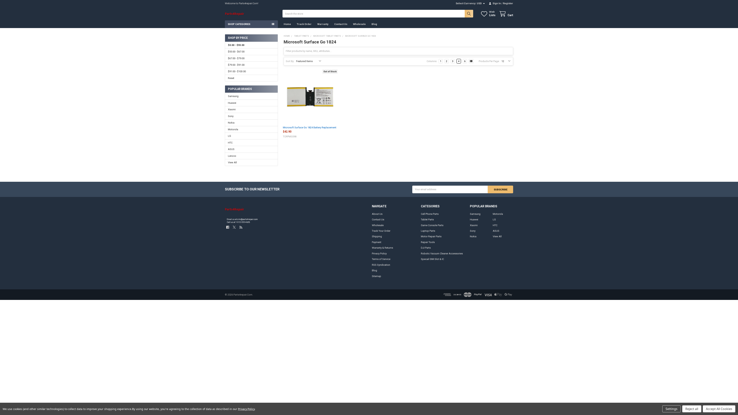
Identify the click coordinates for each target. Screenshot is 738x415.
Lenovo (232, 155)
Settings (671, 409)
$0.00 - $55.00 (236, 45)
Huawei (232, 102)
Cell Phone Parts (430, 213)
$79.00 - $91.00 (236, 64)
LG (229, 135)
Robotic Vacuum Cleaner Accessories (442, 253)
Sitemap (376, 276)
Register (508, 3)
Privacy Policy (379, 253)
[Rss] (241, 227)
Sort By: (290, 61)
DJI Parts (426, 247)
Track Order (304, 24)
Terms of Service (381, 259)
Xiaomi (232, 109)
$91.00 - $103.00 (237, 71)
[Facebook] (227, 227)
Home (287, 24)
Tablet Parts (427, 219)
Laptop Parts (428, 230)
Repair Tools (428, 242)
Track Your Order (381, 230)
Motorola (233, 129)
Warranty (322, 24)
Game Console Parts (432, 225)
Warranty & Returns (382, 247)
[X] (234, 227)
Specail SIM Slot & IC (432, 259)
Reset (231, 78)
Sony (231, 116)
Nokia (231, 122)
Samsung (233, 96)
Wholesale (359, 24)
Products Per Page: (489, 61)
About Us (377, 213)
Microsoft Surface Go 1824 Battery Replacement (309, 127)
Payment (376, 242)
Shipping (377, 236)
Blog (374, 24)
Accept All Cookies (719, 409)
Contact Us (340, 24)
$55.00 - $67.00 (236, 51)
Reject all (691, 409)
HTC (230, 142)
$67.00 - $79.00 (236, 58)
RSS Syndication (381, 264)
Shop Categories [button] (239, 24)
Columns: (432, 61)
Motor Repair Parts (431, 236)
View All (232, 162)
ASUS (231, 149)
